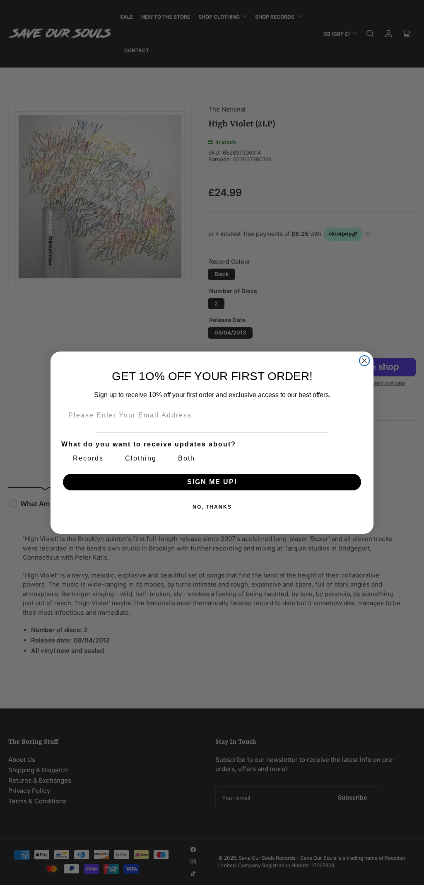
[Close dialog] (364, 361)
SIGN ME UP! (212, 481)
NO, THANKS (212, 507)
